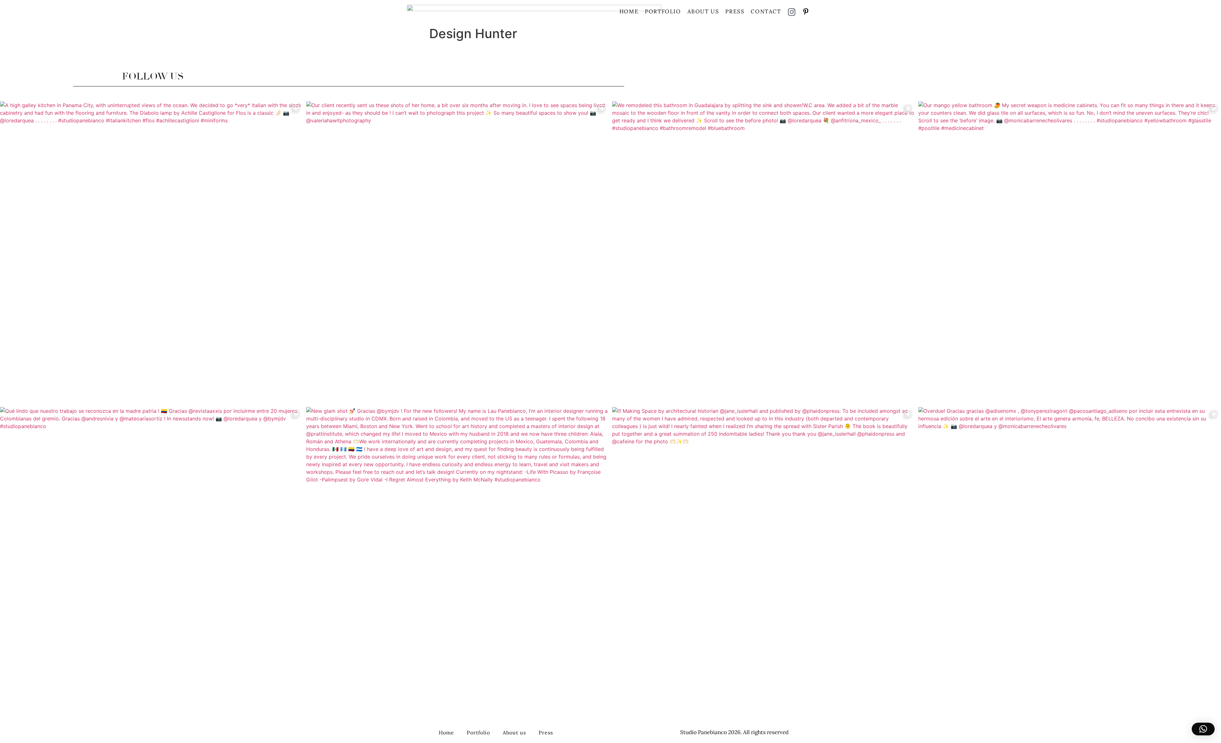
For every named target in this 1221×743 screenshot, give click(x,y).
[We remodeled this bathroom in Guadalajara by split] (763, 252)
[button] (1203, 729)
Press (734, 11)
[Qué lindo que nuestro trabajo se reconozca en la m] (151, 558)
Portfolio (663, 11)
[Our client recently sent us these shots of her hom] (457, 252)
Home (628, 11)
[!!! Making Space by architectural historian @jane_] (763, 558)
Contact (766, 11)
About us (703, 11)
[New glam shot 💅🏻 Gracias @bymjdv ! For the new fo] (457, 558)
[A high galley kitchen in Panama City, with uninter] (151, 252)
